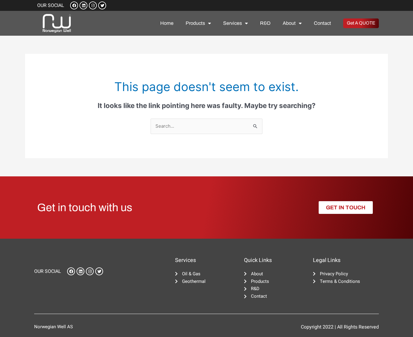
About (289, 23)
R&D (265, 23)
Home (167, 23)
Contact (322, 23)
